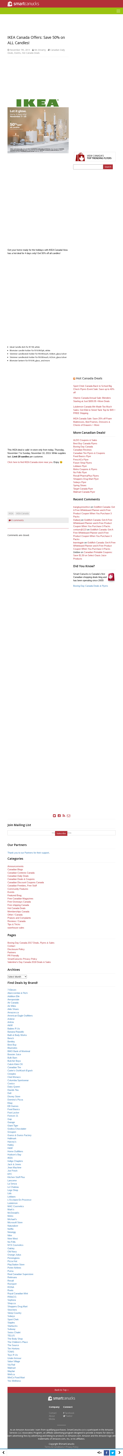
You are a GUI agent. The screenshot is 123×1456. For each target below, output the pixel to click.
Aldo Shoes (13, 1009)
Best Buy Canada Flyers (85, 443)
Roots (10, 1290)
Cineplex (12, 1074)
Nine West (13, 1238)
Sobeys (11, 1316)
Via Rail (11, 1364)
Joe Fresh (12, 1170)
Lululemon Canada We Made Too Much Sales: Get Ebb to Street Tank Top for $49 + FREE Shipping (94, 409)
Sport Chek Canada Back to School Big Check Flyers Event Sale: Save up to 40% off (93, 389)
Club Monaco (14, 1077)
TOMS (11, 1351)
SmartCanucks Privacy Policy (22, 959)
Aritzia (11, 1022)
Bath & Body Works (17, 1035)
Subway (11, 1329)
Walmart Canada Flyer (84, 492)
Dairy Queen (14, 1086)
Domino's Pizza (15, 1099)
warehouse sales (16, 927)
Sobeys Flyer (79, 482)
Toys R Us (13, 1355)
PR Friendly (13, 955)
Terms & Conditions (54, 1446)
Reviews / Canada (17, 921)
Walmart (12, 1368)
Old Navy (12, 1251)
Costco (11, 1083)
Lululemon (13, 1203)
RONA (11, 1287)
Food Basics (14, 1109)
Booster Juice (14, 1054)
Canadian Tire (14, 1067)
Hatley (11, 1145)
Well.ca (11, 1374)
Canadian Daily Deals (18, 876)
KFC (10, 1174)
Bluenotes (12, 1048)
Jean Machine (14, 1167)
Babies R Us (14, 1028)
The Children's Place (18, 1342)
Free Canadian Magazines (20, 898)
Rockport (12, 1284)
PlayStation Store (16, 1264)
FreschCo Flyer (80, 459)
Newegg (12, 1232)
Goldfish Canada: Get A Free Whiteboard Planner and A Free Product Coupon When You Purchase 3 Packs (92, 523)
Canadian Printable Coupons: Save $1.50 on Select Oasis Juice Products (92, 555)
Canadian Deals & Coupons (21, 879)
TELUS (11, 1335)
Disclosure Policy (16, 949)
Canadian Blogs (15, 869)
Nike (10, 1235)
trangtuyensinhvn (81, 507)
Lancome (12, 1180)
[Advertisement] (61, 15)
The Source (13, 1345)
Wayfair (11, 1371)
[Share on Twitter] (112, 1453)
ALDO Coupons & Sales (85, 440)
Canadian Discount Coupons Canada (26, 882)
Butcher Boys (14, 1061)
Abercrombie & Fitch (18, 993)
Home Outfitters (15, 1151)
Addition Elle (14, 996)
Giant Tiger (13, 1125)
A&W (10, 1025)
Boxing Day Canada (83, 446)
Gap (10, 1119)
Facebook (69, 1412)
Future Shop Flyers (82, 462)
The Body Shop (15, 1338)
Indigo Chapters (15, 1161)
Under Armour (14, 1358)
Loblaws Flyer (80, 466)
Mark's (11, 1209)
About (52, 1416)
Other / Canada (15, 914)
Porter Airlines (14, 1267)
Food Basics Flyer (82, 456)
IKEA (11, 513)
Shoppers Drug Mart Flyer (86, 479)
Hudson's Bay (14, 1154)
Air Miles (12, 1006)
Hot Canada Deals (31, 52)
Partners (12, 952)
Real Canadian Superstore (20, 1274)
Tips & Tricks (14, 924)
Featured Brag (14, 895)
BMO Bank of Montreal (19, 1051)
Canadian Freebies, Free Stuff (22, 885)
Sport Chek (13, 1319)
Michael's (12, 1219)
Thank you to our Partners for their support (28, 852)
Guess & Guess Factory (20, 1135)
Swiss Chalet (14, 1332)
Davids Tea (13, 1090)
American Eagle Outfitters (20, 1015)
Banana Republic (16, 1031)
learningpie (78, 542)
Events (17, 52)
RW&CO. (12, 1296)
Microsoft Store (15, 1222)
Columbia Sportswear (18, 1080)
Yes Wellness (14, 1381)
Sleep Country (14, 1313)
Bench (11, 1038)
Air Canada (13, 1002)
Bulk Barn (12, 1057)
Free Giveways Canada (19, 901)
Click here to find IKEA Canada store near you (30, 462)
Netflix (11, 1229)
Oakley (11, 1248)
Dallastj (76, 520)
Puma (10, 1271)
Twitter (68, 1416)
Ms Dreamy (40, 49)
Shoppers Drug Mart (17, 1306)
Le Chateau (13, 1187)
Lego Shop (13, 1190)
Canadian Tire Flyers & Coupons (89, 453)
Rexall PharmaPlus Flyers (86, 475)
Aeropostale (13, 999)
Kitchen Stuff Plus (16, 1177)
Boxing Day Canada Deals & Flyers (90, 586)
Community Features (18, 889)
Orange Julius (14, 1254)
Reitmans (12, 1277)
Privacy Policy (72, 1446)
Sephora (12, 1300)
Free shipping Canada (18, 905)
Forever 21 (13, 1115)
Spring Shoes (79, 485)
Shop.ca (12, 1303)
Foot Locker (13, 1112)
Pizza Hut (12, 1261)
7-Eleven (12, 990)
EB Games (13, 1106)
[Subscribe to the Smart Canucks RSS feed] (64, 816)
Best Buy (12, 1044)
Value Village (14, 1361)
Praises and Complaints (19, 918)
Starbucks (13, 1326)
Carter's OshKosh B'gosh (20, 1070)
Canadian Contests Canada (21, 872)
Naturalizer (13, 1225)
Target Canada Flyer (83, 488)
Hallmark (12, 1138)
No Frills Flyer (80, 472)
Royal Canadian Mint (18, 1293)
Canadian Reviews (82, 449)
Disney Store (14, 1096)
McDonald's (13, 1212)
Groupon (12, 1132)
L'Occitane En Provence (19, 1199)
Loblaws (12, 1196)
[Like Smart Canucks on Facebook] (59, 816)
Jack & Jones (14, 1164)
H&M (10, 1148)
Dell (9, 1093)
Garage (11, 1122)
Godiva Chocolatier (17, 1128)
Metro (10, 1216)
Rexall (11, 1280)
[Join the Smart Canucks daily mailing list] (69, 816)
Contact (11, 946)
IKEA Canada (22, 513)
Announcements (16, 866)
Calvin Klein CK (15, 1064)
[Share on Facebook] (106, 1453)
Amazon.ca (13, 1012)
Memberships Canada (18, 911)
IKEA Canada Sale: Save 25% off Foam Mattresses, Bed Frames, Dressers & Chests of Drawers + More (92, 421)
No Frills (12, 1242)
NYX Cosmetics (15, 1245)
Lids (10, 1193)
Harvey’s (12, 1141)
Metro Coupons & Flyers (85, 469)
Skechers (12, 1309)
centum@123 (79, 529)
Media (52, 1419)
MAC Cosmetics (16, 1206)
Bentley (11, 1041)
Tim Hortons (14, 1348)
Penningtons (14, 1258)
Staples (11, 1322)
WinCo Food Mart (16, 1377)
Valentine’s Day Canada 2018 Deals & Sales (29, 962)
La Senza (12, 1183)
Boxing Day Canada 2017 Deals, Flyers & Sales (31, 942)
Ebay (10, 1103)
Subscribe (61, 833)
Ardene (11, 1019)
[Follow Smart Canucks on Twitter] (54, 816)
